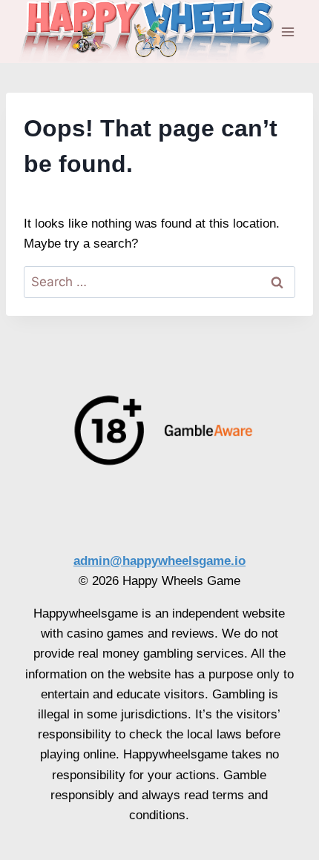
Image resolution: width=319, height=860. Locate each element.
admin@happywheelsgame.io (159, 561)
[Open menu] (287, 31)
